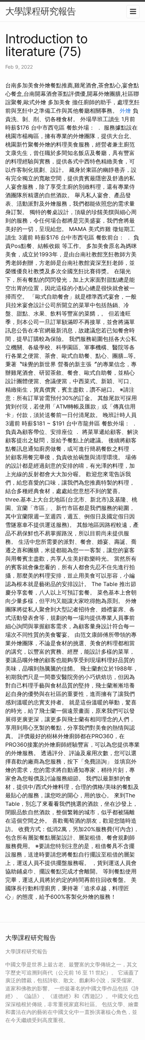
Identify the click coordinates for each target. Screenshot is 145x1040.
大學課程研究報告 (40, 11)
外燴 (125, 110)
